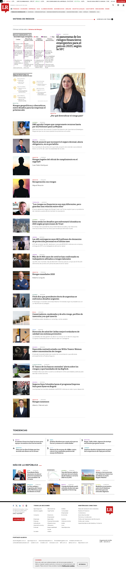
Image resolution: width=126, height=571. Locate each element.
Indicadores (37, 523)
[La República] (5, 8)
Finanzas (36, 521)
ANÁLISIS (68, 9)
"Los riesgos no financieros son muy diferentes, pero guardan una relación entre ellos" (56, 205)
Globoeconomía (66, 521)
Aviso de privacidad (83, 515)
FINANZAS (16, 9)
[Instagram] (23, 506)
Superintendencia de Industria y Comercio (90, 523)
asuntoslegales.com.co (19, 540)
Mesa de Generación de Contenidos (88, 508)
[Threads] (27, 506)
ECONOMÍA (24, 9)
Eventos (63, 519)
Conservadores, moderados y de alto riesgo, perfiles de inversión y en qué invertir (57, 315)
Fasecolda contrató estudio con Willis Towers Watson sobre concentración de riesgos (57, 350)
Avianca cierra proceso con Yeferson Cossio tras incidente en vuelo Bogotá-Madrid (104, 474)
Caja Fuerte (50, 511)
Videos (49, 531)
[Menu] (11, 9)
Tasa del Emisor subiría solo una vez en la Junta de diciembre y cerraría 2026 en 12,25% (69, 474)
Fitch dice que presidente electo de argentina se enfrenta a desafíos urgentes (54, 298)
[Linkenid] (20, 506)
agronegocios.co (32, 540)
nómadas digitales (40, 12)
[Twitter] (17, 506)
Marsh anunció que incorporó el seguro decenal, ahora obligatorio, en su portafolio (57, 143)
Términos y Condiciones (84, 517)
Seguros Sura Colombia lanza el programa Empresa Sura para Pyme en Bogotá (56, 385)
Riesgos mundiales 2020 (43, 274)
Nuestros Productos (83, 511)
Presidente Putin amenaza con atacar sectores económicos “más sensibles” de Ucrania (34, 475)
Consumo (36, 515)
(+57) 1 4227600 (17, 513)
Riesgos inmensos (40, 402)
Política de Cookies (68, 566)
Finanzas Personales (53, 521)
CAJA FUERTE (90, 9)
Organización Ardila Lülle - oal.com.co (106, 541)
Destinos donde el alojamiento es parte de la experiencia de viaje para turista (97, 450)
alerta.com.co (72, 542)
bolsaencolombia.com (76, 540)
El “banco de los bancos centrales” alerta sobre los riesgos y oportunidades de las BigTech (55, 368)
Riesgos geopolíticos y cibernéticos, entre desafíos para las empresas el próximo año (29, 107)
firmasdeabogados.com (61, 540)
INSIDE (107, 9)
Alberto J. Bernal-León (40, 405)
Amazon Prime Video (72, 12)
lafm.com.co (63, 542)
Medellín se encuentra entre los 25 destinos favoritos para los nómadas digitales (103, 489)
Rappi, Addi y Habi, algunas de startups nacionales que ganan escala (97, 442)
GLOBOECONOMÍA (47, 9)
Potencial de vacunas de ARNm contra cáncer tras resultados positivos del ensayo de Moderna (63, 451)
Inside (63, 523)
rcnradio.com (44, 542)
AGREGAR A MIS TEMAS (104, 19)
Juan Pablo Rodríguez (40, 165)
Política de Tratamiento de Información (89, 519)
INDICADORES (99, 9)
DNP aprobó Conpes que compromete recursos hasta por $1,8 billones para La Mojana (56, 125)
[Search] (113, 5)
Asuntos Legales (38, 511)
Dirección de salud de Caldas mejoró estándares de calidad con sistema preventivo (55, 333)
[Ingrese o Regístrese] (123, 5)
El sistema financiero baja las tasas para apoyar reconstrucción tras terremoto (29, 442)
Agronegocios (38, 508)
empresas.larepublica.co (46, 540)
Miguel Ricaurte (37, 185)
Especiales (50, 519)
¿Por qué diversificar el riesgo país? (66, 116)
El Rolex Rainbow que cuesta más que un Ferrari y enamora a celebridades (64, 442)
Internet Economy (39, 525)
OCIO (38, 9)
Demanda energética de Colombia (56, 12)
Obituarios (50, 525)
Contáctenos (82, 513)
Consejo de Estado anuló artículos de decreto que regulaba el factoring (69, 488)
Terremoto (92, 12)
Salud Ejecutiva (65, 527)
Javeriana (30, 12)
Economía (64, 515)
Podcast (36, 527)
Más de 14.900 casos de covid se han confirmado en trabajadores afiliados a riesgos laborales (55, 258)
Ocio (62, 525)
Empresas (36, 519)
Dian (80, 12)
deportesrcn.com (83, 542)
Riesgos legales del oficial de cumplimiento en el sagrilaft (55, 160)
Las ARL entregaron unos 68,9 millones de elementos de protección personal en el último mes (57, 240)
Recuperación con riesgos (44, 182)
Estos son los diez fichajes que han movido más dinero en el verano (28, 450)
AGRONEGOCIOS (59, 9)
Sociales (36, 531)
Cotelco (85, 12)
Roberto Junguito (38, 278)
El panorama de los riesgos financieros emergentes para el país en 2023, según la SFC (69, 43)
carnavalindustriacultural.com (21, 542)
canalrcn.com (34, 542)
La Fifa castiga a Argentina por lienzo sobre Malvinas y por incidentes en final (34, 489)
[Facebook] (14, 506)
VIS (98, 12)
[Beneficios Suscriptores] (118, 5)
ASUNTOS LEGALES (78, 9)
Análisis (63, 508)
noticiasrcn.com (53, 542)
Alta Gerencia (51, 508)
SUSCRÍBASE (121, 1)
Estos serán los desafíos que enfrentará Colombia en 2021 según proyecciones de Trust (56, 223)
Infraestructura (51, 523)
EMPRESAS (32, 9)
